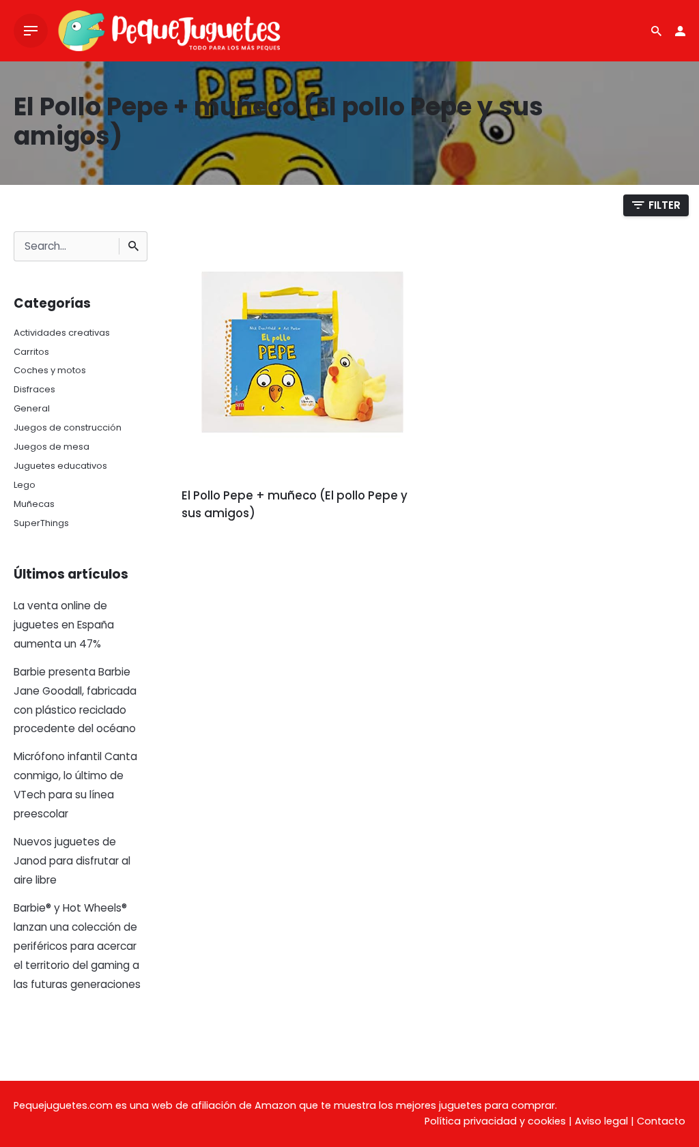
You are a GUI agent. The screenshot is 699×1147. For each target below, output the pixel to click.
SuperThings (41, 523)
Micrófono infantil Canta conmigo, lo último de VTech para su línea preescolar (75, 785)
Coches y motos (50, 370)
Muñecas (34, 503)
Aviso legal (601, 1121)
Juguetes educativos (60, 465)
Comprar (219, 552)
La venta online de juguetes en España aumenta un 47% (64, 624)
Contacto (661, 1121)
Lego (24, 484)
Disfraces (34, 389)
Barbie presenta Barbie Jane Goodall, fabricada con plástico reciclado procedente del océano (75, 700)
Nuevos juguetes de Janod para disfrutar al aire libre (72, 860)
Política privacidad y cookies (495, 1121)
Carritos (31, 351)
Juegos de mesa (51, 446)
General (32, 408)
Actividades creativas (62, 332)
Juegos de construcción (68, 427)
